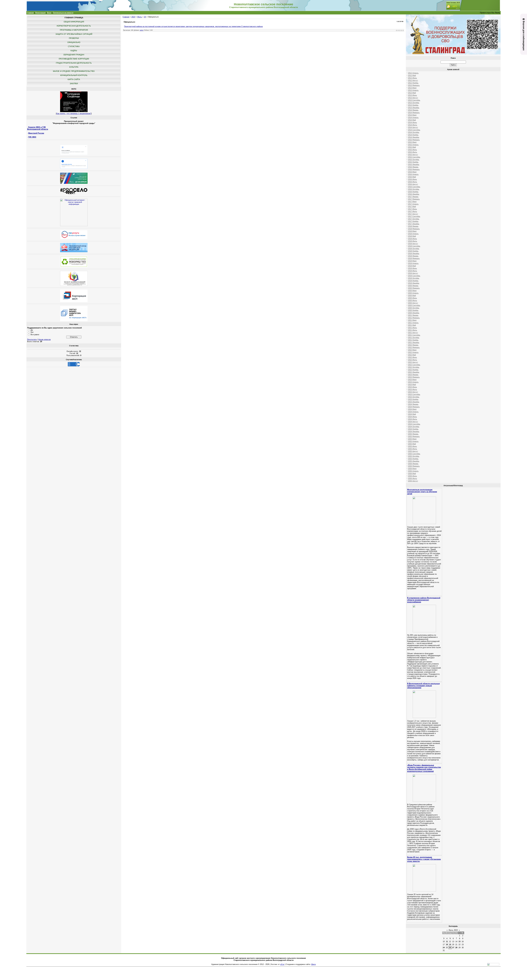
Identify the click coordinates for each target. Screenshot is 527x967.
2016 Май (412, 177)
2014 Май (412, 120)
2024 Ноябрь (413, 429)
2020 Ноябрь (413, 310)
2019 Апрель (413, 263)
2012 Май (412, 75)
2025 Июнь (412, 446)
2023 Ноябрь (413, 399)
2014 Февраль (414, 113)
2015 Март (412, 142)
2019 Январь (413, 256)
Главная (30, 13)
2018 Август (413, 244)
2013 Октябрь (413, 103)
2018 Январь (413, 226)
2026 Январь (413, 464)
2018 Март (412, 231)
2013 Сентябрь (414, 100)
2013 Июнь (412, 95)
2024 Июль (412, 419)
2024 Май (412, 414)
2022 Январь (413, 345)
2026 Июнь (412, 476)
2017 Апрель (413, 204)
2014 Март (412, 115)
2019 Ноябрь (413, 281)
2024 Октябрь (413, 427)
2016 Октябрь (413, 189)
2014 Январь (413, 110)
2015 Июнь (412, 150)
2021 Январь (413, 315)
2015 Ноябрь (413, 162)
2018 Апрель (413, 234)
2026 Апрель (413, 471)
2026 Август (413, 481)
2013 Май (412, 93)
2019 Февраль (414, 258)
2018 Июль (412, 241)
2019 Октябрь (413, 278)
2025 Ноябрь (413, 459)
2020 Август (413, 303)
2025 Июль (412, 449)
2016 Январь (413, 167)
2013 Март (412, 88)
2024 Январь (413, 404)
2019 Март (412, 261)
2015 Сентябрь (414, 157)
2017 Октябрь (413, 219)
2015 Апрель (413, 145)
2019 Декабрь (413, 283)
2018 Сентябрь (414, 246)
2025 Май (412, 444)
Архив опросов (44, 339)
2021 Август (413, 333)
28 (456, 948)
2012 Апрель (413, 73)
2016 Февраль (414, 169)
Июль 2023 (453, 930)
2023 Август (413, 392)
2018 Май (412, 236)
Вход (49, 13)
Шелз (313, 964)
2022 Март (412, 350)
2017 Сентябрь (414, 216)
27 (453, 948)
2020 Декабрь (413, 313)
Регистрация (40, 13)
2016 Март (412, 172)
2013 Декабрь (413, 108)
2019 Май (412, 266)
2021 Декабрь (413, 342)
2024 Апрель (413, 412)
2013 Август (413, 98)
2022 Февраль (414, 347)
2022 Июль (412, 360)
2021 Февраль (414, 318)
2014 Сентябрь (414, 130)
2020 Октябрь (413, 308)
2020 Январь (413, 286)
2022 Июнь (412, 357)
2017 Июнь (412, 209)
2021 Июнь (412, 328)
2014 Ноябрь (413, 135)
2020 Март (412, 291)
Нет (32, 332)
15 (459, 941)
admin (141, 30)
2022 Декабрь (413, 372)
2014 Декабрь (413, 137)
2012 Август (413, 80)
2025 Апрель (413, 441)
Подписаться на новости (63, 13)
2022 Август (413, 362)
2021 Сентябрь (414, 335)
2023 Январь (413, 375)
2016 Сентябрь (414, 187)
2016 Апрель (413, 174)
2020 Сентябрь (414, 305)
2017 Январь (413, 197)
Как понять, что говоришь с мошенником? (73, 113)
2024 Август (413, 422)
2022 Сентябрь (414, 365)
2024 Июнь (412, 417)
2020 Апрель (413, 293)
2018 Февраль (414, 229)
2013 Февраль (414, 85)
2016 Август (413, 184)
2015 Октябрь (413, 160)
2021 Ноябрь (413, 340)
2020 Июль (412, 300)
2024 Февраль (414, 407)
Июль (139, 17)
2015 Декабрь (413, 164)
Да (32, 330)
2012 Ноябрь (413, 83)
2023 (133, 17)
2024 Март (412, 409)
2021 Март (412, 320)
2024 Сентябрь (414, 424)
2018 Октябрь (413, 249)
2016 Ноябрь (413, 192)
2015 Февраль (414, 140)
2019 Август (413, 273)
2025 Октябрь (413, 456)
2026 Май (412, 474)
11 (447, 941)
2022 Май (412, 355)
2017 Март (412, 202)
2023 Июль (412, 389)
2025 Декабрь (413, 461)
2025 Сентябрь (414, 454)
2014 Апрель (413, 117)
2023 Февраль (414, 377)
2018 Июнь (412, 239)
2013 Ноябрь (413, 105)
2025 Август (413, 451)
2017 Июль (412, 211)
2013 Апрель (413, 90)
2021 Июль (412, 330)
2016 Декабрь (413, 194)
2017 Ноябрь (413, 221)
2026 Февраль (414, 466)
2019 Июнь (412, 268)
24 (444, 948)
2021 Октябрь (413, 338)
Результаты (32, 339)
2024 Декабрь (413, 431)
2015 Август (413, 155)
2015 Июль (412, 152)
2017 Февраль (414, 199)
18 (447, 945)
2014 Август (413, 127)
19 (450, 945)
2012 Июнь (412, 78)
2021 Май (412, 325)
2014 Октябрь (413, 132)
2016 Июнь (412, 179)
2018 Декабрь (413, 253)
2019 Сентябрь (414, 276)
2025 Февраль (414, 436)
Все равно (35, 335)
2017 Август (413, 214)
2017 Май (412, 206)
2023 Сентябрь (414, 394)
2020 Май (412, 295)
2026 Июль (412, 478)
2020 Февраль (414, 288)
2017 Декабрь (413, 224)
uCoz (282, 964)
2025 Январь (413, 434)
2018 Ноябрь (413, 251)
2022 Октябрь (413, 367)
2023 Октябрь (413, 397)
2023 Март (412, 380)
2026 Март (412, 469)
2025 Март (412, 439)
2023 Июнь (412, 387)
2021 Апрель (413, 323)
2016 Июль (412, 182)
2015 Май (412, 147)
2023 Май (412, 385)
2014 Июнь (412, 122)
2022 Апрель (413, 352)
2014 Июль (412, 125)
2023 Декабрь (413, 402)
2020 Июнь (412, 298)
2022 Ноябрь (413, 370)
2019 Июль (412, 271)
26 (145, 17)
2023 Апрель (413, 382)
